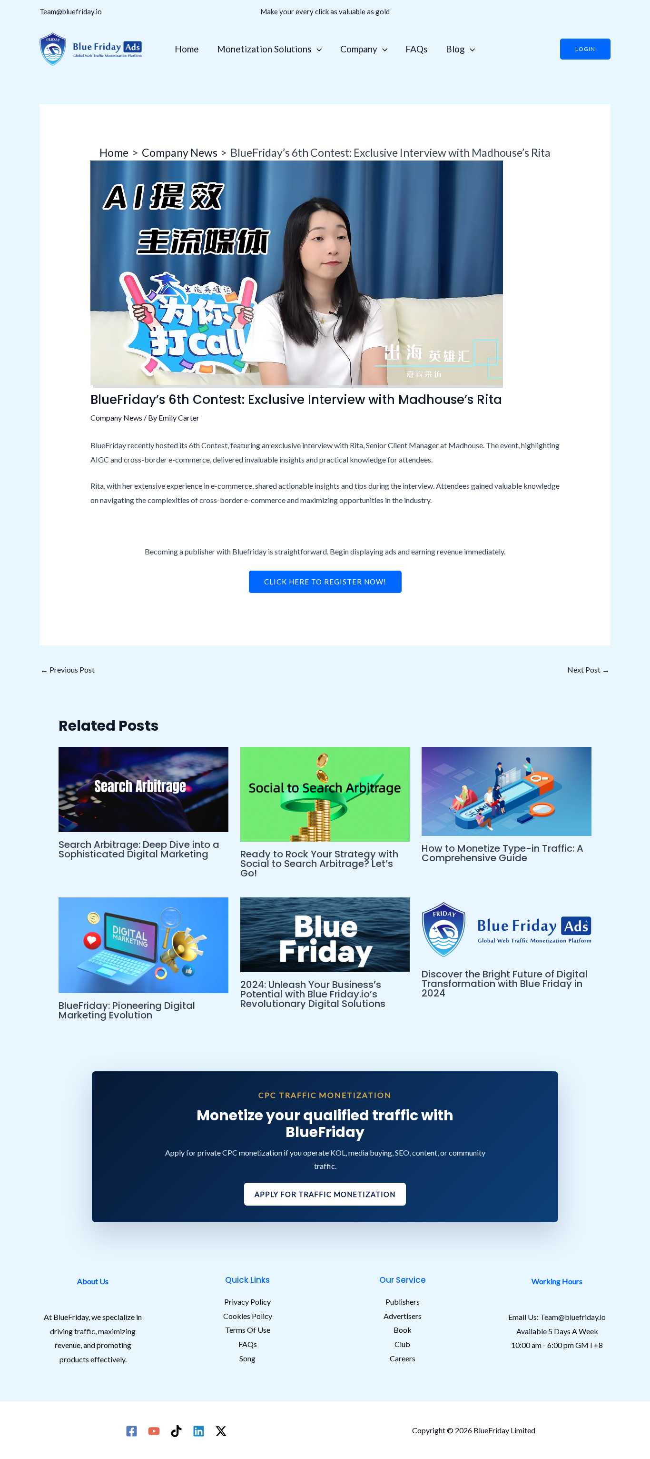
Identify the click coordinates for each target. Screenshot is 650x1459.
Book (403, 1329)
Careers (402, 1358)
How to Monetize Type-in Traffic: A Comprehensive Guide (502, 853)
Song (247, 1358)
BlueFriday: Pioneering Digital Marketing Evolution (127, 1010)
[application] (317, 49)
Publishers (402, 1301)
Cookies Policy (247, 1315)
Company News (116, 417)
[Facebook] (132, 1431)
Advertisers (403, 1315)
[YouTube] (154, 1431)
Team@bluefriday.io (70, 11)
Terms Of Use (247, 1329)
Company (358, 48)
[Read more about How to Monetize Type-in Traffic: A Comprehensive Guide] (506, 790)
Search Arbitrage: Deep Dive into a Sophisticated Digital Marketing (139, 849)
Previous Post (67, 669)
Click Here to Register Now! (325, 581)
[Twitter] (221, 1431)
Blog (455, 48)
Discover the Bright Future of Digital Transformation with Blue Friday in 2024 (505, 983)
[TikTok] (176, 1431)
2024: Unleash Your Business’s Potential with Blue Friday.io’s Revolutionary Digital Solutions (312, 994)
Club (402, 1343)
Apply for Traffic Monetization (325, 1194)
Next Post (588, 669)
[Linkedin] (199, 1431)
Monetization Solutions (264, 48)
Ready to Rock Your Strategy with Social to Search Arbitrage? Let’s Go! (319, 863)
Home (187, 48)
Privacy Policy (247, 1301)
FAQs (416, 48)
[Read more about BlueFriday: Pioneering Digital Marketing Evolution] (143, 944)
